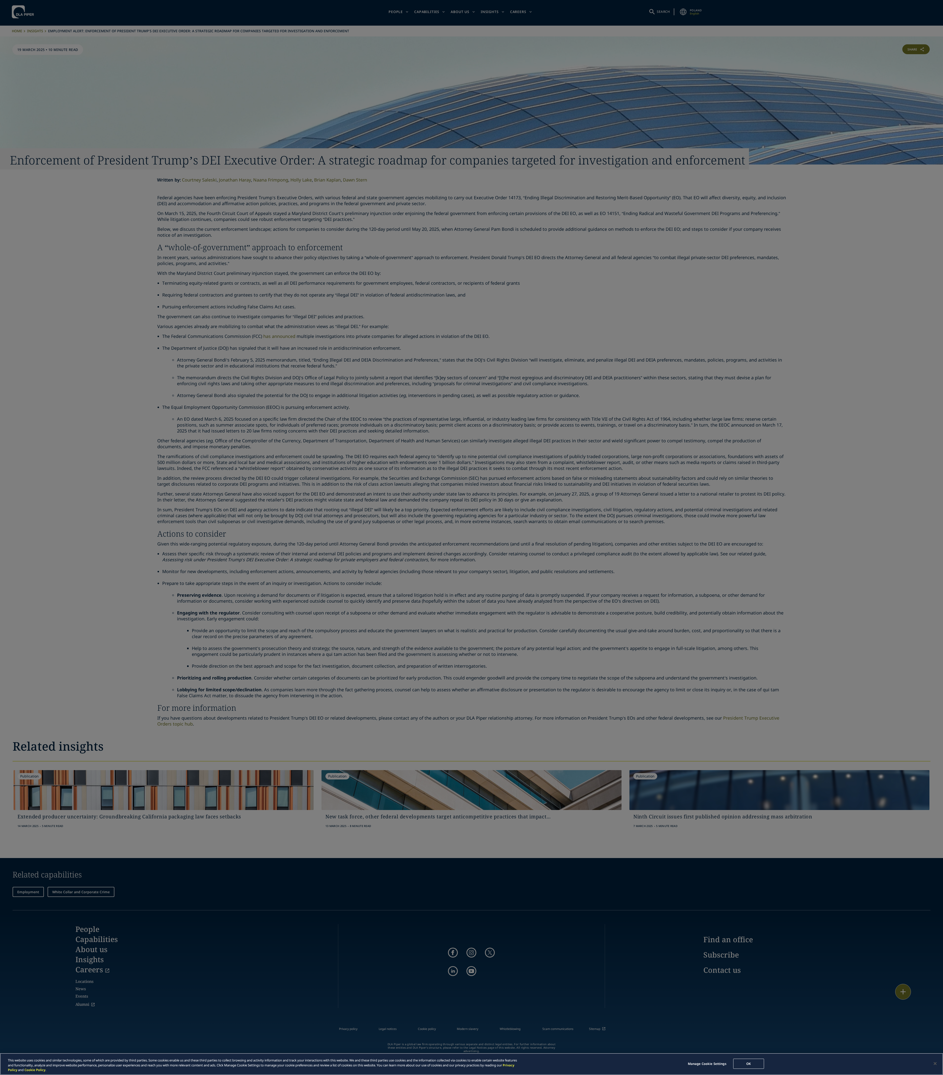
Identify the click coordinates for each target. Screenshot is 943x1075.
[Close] (935, 1063)
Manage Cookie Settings (707, 1063)
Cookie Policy (34, 1070)
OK (748, 1063)
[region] (471, 1064)
